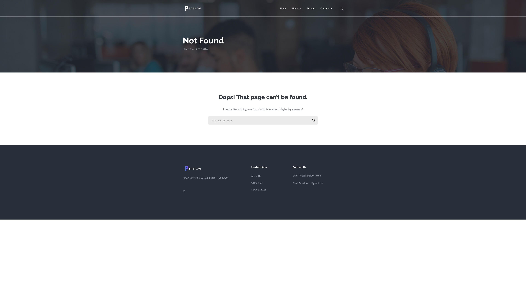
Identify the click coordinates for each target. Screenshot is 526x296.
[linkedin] (184, 191)
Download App (258, 189)
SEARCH (314, 120)
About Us (256, 176)
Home (187, 49)
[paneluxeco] (193, 8)
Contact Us (257, 182)
